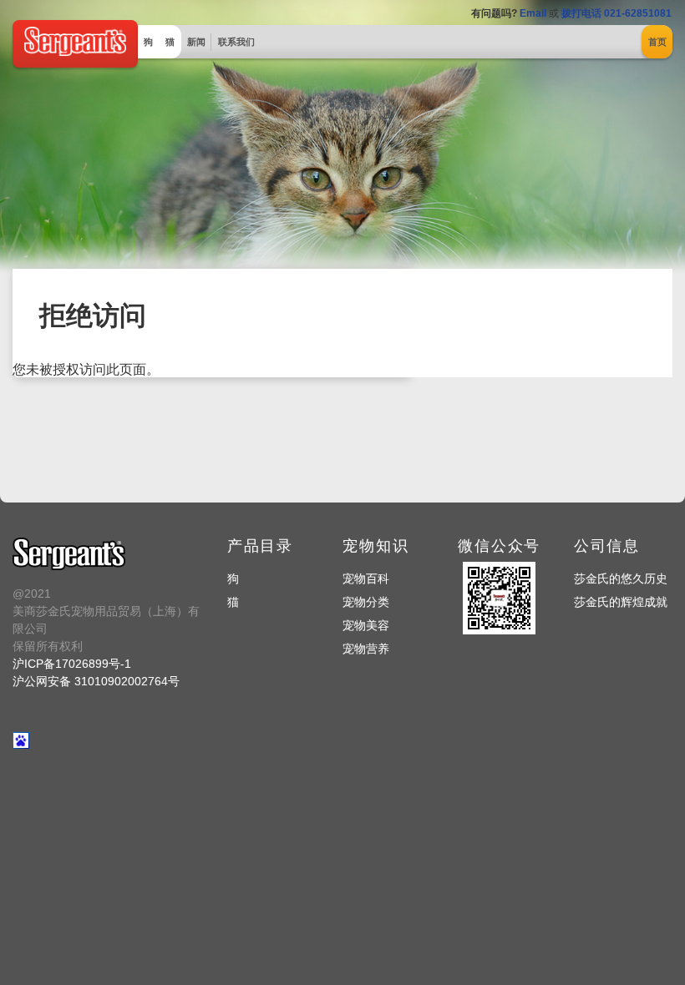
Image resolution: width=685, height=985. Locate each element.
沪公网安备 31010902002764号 (96, 681)
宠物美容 (365, 625)
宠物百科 (365, 578)
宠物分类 (365, 602)
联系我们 (236, 42)
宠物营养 (365, 648)
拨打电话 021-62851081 (616, 13)
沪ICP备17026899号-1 (72, 663)
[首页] (75, 52)
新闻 (196, 42)
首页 (657, 42)
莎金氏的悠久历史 (620, 578)
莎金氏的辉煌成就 (620, 602)
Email (533, 13)
